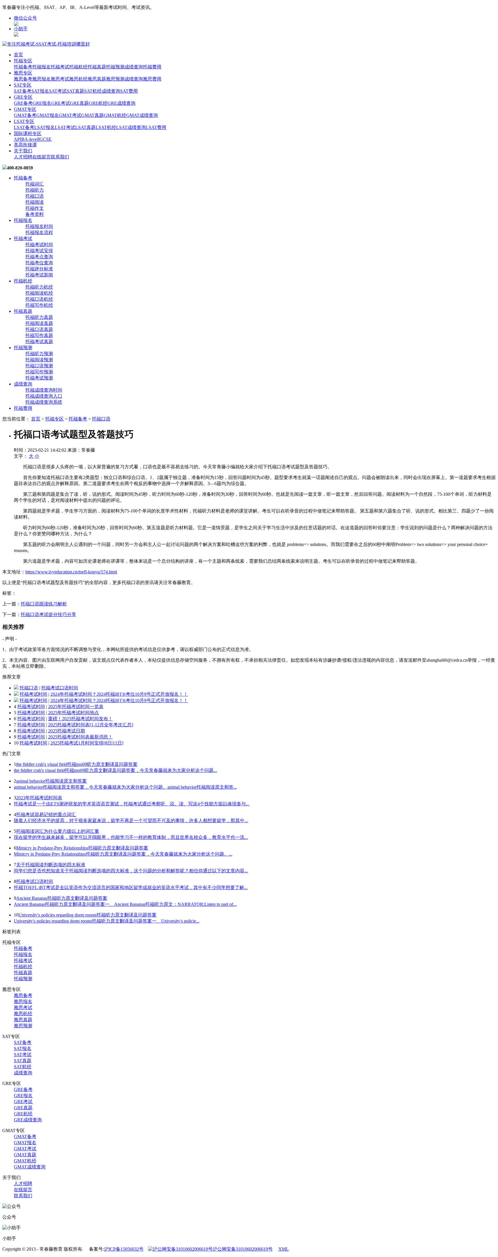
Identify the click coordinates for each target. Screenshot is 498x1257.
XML (283, 1249)
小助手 (21, 28)
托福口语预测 (39, 365)
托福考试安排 (39, 250)
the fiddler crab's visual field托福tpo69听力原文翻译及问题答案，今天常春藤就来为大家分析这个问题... (115, 770)
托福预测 (115, 66)
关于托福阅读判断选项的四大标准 (50, 864)
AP (17, 139)
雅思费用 (152, 78)
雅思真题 (97, 78)
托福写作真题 (39, 335)
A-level (31, 139)
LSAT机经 (106, 127)
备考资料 (34, 214)
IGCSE (45, 139)
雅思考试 (60, 78)
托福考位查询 (39, 262)
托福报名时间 (39, 226)
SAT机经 (93, 91)
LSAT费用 (156, 127)
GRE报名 (42, 103)
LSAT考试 (65, 127)
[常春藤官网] (46, 44)
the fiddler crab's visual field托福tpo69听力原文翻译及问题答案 (76, 764)
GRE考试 (60, 103)
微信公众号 (25, 18)
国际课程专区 (28, 133)
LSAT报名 (44, 127)
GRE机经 (98, 103)
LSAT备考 (24, 127)
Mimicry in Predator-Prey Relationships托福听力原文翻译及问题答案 (82, 848)
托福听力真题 (39, 317)
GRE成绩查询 (121, 103)
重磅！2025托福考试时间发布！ (80, 718)
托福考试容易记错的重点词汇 (46, 814)
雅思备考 (23, 78)
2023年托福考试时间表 (39, 797)
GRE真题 (79, 103)
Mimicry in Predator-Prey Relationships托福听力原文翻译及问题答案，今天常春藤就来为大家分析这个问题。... (123, 854)
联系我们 (60, 156)
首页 (18, 54)
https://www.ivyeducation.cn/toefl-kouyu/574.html (71, 571)
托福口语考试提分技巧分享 (48, 614)
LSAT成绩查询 (131, 127)
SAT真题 (75, 91)
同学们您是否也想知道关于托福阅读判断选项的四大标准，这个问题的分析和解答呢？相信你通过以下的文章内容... (131, 870)
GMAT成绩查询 (142, 115)
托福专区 (23, 60)
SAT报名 (40, 91)
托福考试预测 (39, 377)
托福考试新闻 (39, 274)
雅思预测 (115, 78)
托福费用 (152, 66)
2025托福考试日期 (66, 730)
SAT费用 (129, 91)
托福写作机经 (39, 305)
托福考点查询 (39, 256)
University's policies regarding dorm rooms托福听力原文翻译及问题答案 (87, 914)
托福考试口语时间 (59, 687)
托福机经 (78, 66)
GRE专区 (23, 97)
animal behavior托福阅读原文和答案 (51, 781)
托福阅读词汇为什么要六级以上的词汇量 (57, 831)
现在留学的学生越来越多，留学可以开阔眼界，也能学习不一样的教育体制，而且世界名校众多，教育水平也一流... (131, 837)
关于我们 (23, 150)
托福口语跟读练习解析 (44, 603)
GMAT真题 (92, 115)
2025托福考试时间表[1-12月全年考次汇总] (90, 724)
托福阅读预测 (39, 359)
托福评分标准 (39, 268)
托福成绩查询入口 (43, 396)
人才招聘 (23, 156)
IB (22, 139)
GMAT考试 (70, 115)
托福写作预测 (39, 371)
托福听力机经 (39, 287)
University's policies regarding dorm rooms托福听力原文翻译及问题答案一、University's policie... (106, 921)
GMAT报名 (47, 115)
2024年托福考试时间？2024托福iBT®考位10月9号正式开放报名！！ (119, 694)
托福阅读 (34, 202)
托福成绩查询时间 (43, 390)
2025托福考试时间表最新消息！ (80, 736)
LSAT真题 (85, 127)
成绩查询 (133, 66)
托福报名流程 (39, 232)
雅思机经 (78, 78)
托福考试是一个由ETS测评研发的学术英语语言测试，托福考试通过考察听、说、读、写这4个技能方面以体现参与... (131, 803)
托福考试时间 (39, 244)
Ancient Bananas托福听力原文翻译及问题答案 (61, 898)
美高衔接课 (25, 144)
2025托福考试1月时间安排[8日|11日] (86, 742)
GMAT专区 (25, 109)
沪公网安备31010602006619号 (243, 1249)
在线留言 (41, 156)
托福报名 (41, 66)
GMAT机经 (115, 115)
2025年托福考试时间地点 (73, 712)
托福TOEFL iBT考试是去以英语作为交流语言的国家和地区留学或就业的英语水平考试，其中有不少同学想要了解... (131, 887)
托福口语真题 (39, 329)
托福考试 (60, 66)
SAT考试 (58, 91)
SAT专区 (22, 85)
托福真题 (97, 66)
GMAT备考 (25, 115)
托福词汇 (34, 184)
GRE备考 (23, 103)
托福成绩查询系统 (43, 402)
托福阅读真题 (39, 323)
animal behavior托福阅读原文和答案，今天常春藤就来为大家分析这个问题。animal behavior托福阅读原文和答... (125, 787)
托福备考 (23, 66)
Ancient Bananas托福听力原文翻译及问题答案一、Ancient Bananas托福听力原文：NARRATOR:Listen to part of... (125, 904)
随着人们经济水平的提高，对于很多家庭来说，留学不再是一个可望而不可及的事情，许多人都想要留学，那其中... (131, 820)
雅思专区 (23, 72)
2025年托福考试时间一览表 (75, 706)
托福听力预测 (39, 353)
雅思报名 (41, 78)
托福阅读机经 (39, 293)
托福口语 (34, 196)
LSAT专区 (24, 121)
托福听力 (34, 190)
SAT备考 (22, 91)
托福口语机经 (39, 299)
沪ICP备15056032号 (124, 1249)
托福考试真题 (39, 341)
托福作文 (34, 208)
